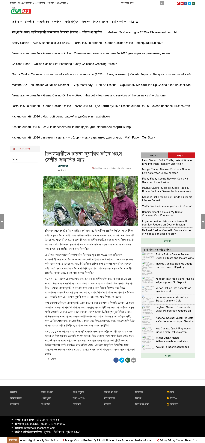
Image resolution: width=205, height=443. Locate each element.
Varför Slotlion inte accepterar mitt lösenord (167, 206)
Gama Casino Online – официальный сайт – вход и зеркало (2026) (58, 74)
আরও (168, 355)
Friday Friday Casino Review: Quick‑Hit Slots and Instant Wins (165, 180)
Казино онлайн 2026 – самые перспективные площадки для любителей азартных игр (71, 127)
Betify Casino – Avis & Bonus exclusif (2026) (41, 42)
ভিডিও (173, 398)
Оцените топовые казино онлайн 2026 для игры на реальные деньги (122, 53)
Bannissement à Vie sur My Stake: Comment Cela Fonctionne (162, 213)
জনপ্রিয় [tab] (181, 155)
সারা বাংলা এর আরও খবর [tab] (157, 249)
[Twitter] (189, 3)
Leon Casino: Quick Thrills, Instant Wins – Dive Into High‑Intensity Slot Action (167, 161)
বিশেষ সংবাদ (100, 21)
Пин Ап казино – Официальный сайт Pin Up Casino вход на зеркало (143, 84)
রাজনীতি (29, 21)
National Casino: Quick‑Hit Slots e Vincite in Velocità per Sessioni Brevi (166, 231)
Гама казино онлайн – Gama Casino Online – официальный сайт (118, 42)
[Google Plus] (193, 3)
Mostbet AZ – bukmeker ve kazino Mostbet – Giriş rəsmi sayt (52, 84)
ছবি (171, 392)
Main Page (132, 137)
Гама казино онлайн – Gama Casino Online (41, 53)
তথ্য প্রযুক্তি (71, 21)
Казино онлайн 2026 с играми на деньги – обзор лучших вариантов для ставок (67, 137)
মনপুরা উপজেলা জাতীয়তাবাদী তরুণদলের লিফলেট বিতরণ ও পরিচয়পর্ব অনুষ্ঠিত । (58, 32)
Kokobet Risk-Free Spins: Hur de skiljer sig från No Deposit (167, 198)
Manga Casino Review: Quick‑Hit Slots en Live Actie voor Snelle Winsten (166, 170)
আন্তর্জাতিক (43, 21)
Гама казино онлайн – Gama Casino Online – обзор (47, 95)
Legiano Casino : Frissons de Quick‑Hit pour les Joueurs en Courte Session (165, 222)
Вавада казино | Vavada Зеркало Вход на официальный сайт (149, 74)
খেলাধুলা (57, 21)
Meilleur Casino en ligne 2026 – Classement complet (142, 32)
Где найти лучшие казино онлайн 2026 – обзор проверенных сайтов (142, 106)
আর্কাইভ (173, 404)
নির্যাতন (139, 392)
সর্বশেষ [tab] (154, 155)
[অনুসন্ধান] (161, 3)
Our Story (148, 137)
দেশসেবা (63, 166)
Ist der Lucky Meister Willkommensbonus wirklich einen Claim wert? (172, 339)
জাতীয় (16, 21)
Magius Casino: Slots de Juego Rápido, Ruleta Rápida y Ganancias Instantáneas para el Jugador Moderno (166, 189)
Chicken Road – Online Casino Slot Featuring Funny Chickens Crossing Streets (64, 63)
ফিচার (138, 398)
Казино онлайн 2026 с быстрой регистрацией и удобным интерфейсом (61, 116)
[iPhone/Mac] (178, 3)
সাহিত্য (107, 404)
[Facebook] (185, 3)
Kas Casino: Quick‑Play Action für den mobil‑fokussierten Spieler (173, 330)
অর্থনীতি (45, 404)
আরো (132, 21)
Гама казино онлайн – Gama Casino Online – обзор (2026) (52, 106)
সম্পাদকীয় (109, 398)
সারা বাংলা (117, 21)
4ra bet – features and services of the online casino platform (125, 95)
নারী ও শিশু (79, 398)
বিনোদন (85, 21)
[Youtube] (182, 3)
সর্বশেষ (167, 241)
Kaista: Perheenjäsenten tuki (173, 346)
